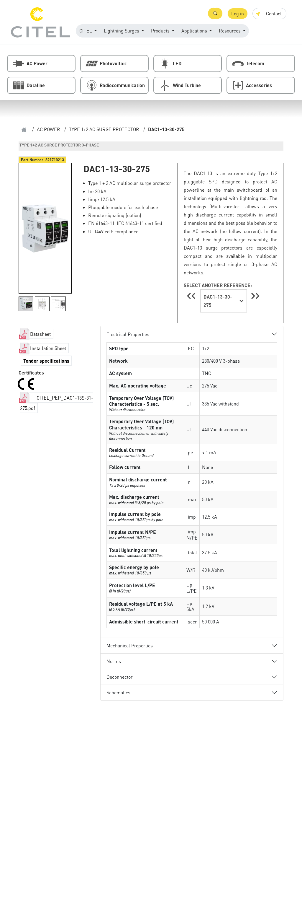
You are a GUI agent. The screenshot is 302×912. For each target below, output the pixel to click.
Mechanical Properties (129, 645)
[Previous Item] (192, 295)
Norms (113, 661)
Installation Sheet (48, 348)
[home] (24, 129)
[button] (215, 13)
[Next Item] (255, 295)
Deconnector (119, 677)
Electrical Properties (127, 334)
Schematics (118, 692)
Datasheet (40, 334)
